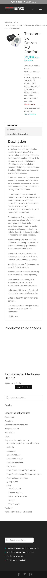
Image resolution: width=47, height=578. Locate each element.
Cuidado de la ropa (15, 458)
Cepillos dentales (16, 492)
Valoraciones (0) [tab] (14, 130)
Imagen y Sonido (12, 428)
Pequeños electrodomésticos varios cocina (24, 474)
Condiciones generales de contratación (23, 548)
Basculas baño (15, 488)
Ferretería (9, 421)
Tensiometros (30, 25)
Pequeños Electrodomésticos (17, 440)
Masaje (12, 500)
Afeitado (10, 447)
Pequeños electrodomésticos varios (21, 470)
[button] (19, 35)
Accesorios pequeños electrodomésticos (23, 443)
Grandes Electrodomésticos (16, 425)
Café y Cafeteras (13, 455)
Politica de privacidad (16, 556)
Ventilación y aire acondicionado (18, 512)
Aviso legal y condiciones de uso (20, 552)
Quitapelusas (12, 482)
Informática (9, 432)
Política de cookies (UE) (16, 560)
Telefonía (9, 508)
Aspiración (11, 451)
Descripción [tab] (12, 125)
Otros (7, 436)
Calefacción (9, 417)
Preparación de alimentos (17, 478)
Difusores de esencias (18, 496)
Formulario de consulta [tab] (17, 134)
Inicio (7, 22)
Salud (22, 25)
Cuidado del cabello (15, 462)
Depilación (11, 466)
